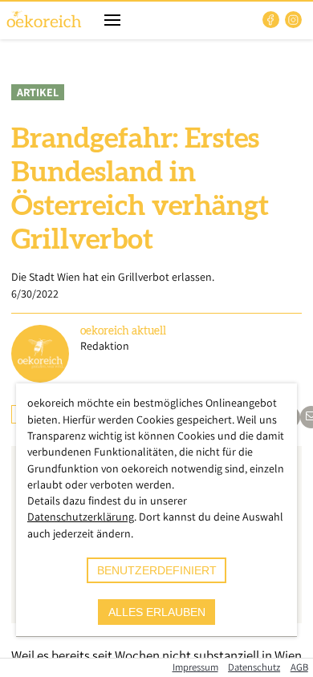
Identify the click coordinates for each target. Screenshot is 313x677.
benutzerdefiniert (157, 570)
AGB (299, 667)
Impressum (195, 667)
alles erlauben (156, 612)
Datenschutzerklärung (80, 516)
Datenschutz (254, 667)
